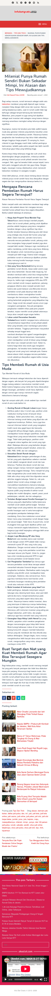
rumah (13, 825)
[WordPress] (34, 3)
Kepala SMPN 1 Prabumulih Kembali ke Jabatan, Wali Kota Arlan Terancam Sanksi (32, 726)
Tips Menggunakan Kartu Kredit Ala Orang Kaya (39, 840)
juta (25, 819)
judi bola (36, 813)
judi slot (38, 816)
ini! (26, 813)
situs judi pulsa (17, 827)
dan (22, 813)
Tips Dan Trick (18, 810)
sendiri (26, 825)
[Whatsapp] (23, 698)
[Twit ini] (9, 698)
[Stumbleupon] (30, 3)
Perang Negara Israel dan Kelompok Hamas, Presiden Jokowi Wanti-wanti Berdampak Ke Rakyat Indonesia (33, 786)
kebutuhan (6, 104)
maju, (36, 819)
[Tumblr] (25, 3)
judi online (21, 816)
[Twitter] (17, 3)
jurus (20, 819)
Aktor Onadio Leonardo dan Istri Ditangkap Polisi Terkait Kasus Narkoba (31, 714)
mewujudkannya (8, 822)
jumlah (15, 819)
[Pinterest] (21, 3)
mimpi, (25, 822)
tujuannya (6, 830)
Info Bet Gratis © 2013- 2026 (25, 990)
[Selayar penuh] (45, 979)
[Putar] (5, 979)
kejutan (30, 819)
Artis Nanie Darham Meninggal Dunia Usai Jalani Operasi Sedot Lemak (33, 773)
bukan (4, 813)
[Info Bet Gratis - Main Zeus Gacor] (25, 11)
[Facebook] (13, 3)
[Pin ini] (14, 698)
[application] (25, 969)
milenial (19, 822)
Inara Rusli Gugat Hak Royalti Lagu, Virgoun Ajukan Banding (32, 749)
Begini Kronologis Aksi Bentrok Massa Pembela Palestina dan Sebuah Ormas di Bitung (30, 762)
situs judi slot (29, 827)
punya (31, 822)
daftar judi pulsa (14, 813)
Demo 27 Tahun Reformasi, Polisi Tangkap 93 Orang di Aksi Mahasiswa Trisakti (31, 738)
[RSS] (38, 3)
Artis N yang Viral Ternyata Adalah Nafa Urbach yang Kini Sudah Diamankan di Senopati (32, 799)
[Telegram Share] (18, 698)
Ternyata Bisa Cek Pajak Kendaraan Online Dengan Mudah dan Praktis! (12, 841)
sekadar (20, 825)
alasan (34, 810)
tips (37, 827)
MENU (44, 24)
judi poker (30, 816)
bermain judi (42, 810)
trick (41, 827)
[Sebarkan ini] (4, 698)
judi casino (12, 816)
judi (30, 813)
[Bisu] (41, 979)
